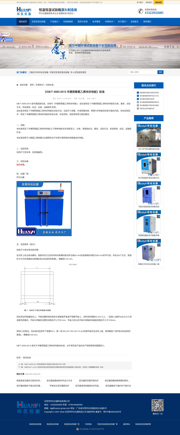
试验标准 (50, 84)
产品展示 (54, 21)
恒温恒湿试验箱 (38, 21)
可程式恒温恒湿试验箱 (59, 72)
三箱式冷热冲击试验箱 (38, 72)
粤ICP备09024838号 (112, 411)
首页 (32, 84)
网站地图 (158, 2)
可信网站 (88, 424)
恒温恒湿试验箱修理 (143, 424)
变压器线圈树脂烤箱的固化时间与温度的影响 (149, 102)
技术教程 (96, 21)
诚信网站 (126, 424)
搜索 (160, 72)
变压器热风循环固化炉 (146, 99)
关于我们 (140, 2)
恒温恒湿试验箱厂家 (71, 424)
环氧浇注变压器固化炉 (146, 108)
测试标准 (27, 357)
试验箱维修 (68, 21)
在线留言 (134, 21)
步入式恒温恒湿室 (78, 72)
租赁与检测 (83, 21)
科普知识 (109, 21)
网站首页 (23, 21)
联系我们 (149, 2)
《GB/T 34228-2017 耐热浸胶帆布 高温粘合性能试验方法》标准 (45, 364)
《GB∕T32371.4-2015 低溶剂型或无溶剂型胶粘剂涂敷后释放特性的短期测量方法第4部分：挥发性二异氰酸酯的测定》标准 (63, 367)
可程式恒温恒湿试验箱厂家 (107, 424)
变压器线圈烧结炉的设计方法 (148, 96)
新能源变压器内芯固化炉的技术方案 (149, 93)
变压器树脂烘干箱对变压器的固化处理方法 (149, 105)
